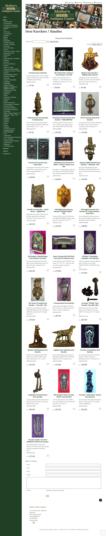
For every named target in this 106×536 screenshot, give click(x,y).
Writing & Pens (9, 146)
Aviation (6, 35)
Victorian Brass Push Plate (38, 73)
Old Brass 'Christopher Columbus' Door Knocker (90, 257)
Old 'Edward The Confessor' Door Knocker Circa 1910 (63, 74)
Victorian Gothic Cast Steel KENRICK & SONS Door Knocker (38, 441)
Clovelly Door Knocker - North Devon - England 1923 (37, 210)
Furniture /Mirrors (9, 64)
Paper (6, 101)
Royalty (6, 120)
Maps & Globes (9, 85)
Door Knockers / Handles (12, 58)
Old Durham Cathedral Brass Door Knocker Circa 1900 (38, 257)
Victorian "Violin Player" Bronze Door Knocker (90, 396)
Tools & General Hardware (12, 137)
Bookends (7, 41)
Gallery (5, 151)
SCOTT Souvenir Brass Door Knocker (90, 119)
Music (6, 95)
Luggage (7, 81)
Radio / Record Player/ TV (12, 113)
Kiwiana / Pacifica (9, 76)
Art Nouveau (8, 21)
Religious (7, 118)
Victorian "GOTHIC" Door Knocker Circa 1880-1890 (90, 304)
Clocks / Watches (9, 44)
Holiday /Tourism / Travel (12, 71)
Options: (29, 490)
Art (5, 30)
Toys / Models (8, 139)
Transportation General (11, 141)
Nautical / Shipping (10, 97)
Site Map (61, 529)
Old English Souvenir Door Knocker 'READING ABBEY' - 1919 (64, 211)
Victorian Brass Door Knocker (64, 303)
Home (5, 17)
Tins (5, 134)
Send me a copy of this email (55, 490)
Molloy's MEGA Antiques (52, 529)
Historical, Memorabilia (11, 69)
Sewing (6, 121)
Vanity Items (8, 142)
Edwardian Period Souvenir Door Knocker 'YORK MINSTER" (64, 119)
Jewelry (6, 73)
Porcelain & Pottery (10, 108)
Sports (6, 125)
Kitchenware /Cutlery (11, 74)
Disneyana (7, 55)
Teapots (6, 127)
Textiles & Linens (9, 129)
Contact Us (6, 154)
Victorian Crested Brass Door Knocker (90, 351)
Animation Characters (11, 25)
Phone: (28, 471)
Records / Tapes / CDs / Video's (11, 115)
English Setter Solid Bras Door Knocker (64, 351)
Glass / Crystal (8, 67)
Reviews (5, 148)
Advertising (7, 23)
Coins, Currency (9, 48)
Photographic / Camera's (11, 104)
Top (100, 500)
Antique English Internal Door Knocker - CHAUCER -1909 (90, 164)
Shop (4, 20)
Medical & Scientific (10, 90)
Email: (28, 468)
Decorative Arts (9, 53)
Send (47, 496)
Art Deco (7, 32)
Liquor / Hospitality (10, 80)
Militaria (6, 93)
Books (6, 39)
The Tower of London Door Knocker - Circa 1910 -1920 (37, 304)
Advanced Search (54, 41)
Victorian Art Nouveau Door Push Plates (37, 164)
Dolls (5, 57)
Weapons (7, 144)
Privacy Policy (33, 520)
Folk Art (6, 62)
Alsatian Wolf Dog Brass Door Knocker (38, 351)
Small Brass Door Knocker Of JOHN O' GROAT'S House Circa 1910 (63, 165)
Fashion (6, 60)
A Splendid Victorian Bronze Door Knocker (37, 396)
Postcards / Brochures (11, 109)
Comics (6, 49)
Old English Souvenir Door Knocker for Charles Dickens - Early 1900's (89, 211)
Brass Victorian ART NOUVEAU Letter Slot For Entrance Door (63, 257)
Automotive (8, 33)
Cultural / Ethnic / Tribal (11, 51)
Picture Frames (9, 106)
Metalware (7, 92)
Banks (6, 37)
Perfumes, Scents (9, 102)
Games (6, 65)
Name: (28, 464)
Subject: (29, 475)
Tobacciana (7, 135)
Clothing (6, 46)
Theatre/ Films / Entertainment (9, 131)
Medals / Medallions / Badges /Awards (11, 87)
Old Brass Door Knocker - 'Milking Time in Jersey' (90, 74)
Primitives (7, 111)
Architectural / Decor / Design (11, 27)
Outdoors (7, 99)
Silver (6, 123)
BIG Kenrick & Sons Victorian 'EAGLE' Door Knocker (64, 396)
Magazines (7, 83)
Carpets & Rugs (9, 42)
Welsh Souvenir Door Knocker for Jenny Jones (37, 119)
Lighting (6, 78)
